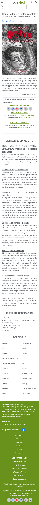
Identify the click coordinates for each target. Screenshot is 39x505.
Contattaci (19, 449)
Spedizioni (19, 446)
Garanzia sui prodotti (19, 468)
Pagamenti (19, 442)
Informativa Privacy (19, 472)
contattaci (27, 117)
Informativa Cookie (19, 475)
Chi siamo (19, 439)
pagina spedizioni (24, 128)
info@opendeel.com (20, 424)
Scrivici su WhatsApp (27, 115)
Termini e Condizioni (19, 461)
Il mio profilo (19, 453)
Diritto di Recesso (20, 465)
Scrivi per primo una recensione (13, 21)
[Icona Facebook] (23, 429)
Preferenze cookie (19, 479)
